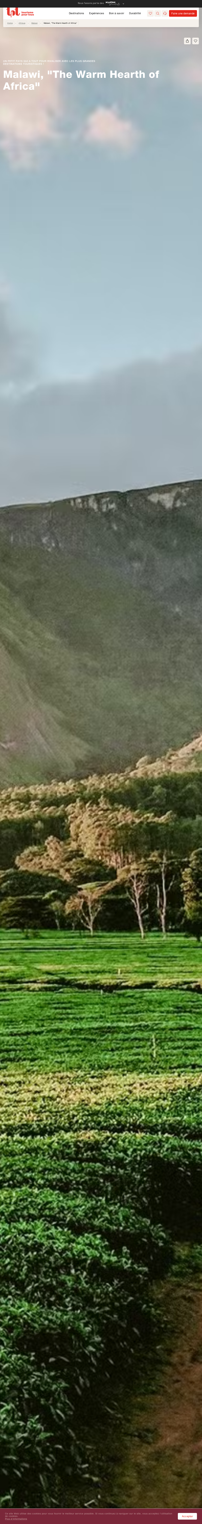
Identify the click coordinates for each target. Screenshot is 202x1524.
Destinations (76, 13)
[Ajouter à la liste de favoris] (195, 41)
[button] (157, 13)
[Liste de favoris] (150, 13)
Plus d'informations (16, 1519)
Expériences (96, 13)
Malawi (34, 23)
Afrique (22, 23)
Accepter (187, 1516)
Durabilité (135, 13)
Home (10, 23)
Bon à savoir (116, 13)
